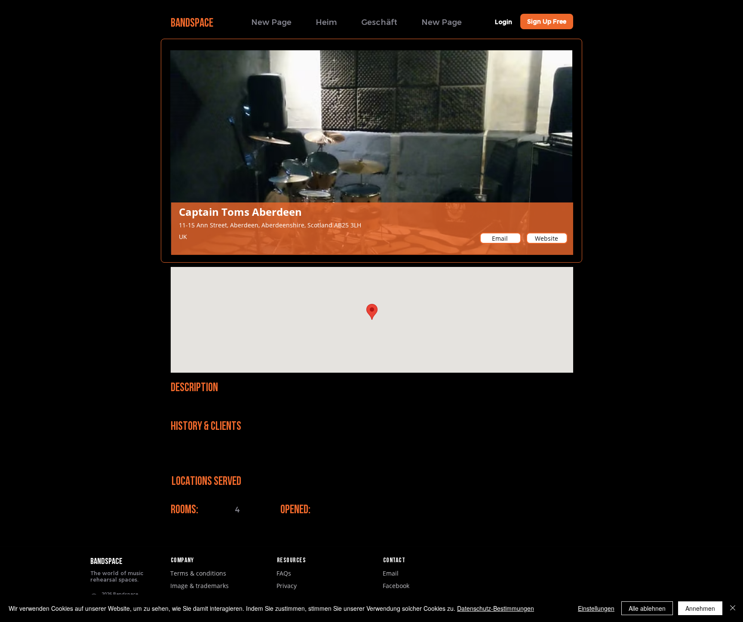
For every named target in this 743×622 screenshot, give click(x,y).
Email (391, 573)
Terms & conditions (198, 573)
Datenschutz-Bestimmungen (495, 608)
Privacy (286, 586)
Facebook (396, 586)
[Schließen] (733, 608)
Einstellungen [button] (596, 608)
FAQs (283, 573)
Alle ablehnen (647, 608)
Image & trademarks (199, 586)
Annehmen (700, 608)
